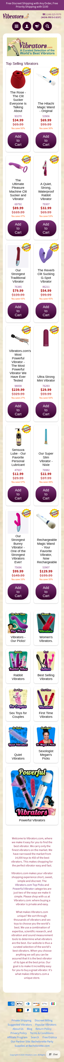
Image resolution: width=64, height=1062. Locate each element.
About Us (18, 1029)
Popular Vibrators (45, 1025)
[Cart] (37, 26)
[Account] (26, 26)
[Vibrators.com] (17, 16)
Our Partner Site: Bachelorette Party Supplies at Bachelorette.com (32, 1044)
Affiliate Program (17, 1037)
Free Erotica (49, 1037)
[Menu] (16, 26)
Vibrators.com (31, 1055)
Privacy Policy (18, 1033)
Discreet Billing (43, 1020)
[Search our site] (47, 26)
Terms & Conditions (42, 1033)
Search (35, 1037)
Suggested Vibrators (20, 1025)
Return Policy (43, 1029)
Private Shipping (21, 1020)
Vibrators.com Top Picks (29, 885)
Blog (29, 1029)
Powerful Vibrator (23, 889)
